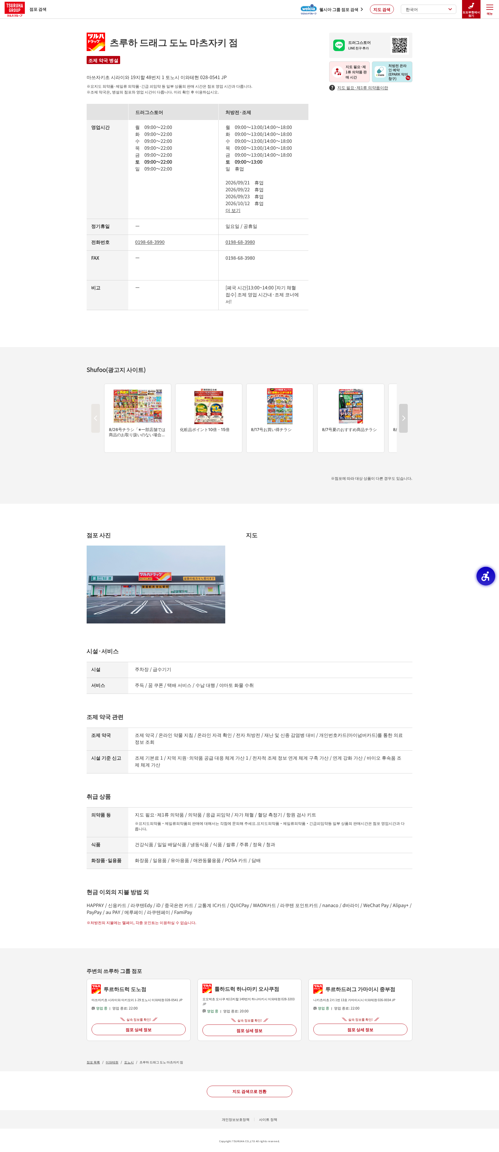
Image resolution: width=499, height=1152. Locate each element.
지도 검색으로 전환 (249, 1091)
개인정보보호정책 (236, 1119)
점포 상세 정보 (139, 1029)
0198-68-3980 (240, 241)
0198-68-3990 (150, 241)
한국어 (412, 9)
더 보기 (233, 210)
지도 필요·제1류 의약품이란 (362, 87)
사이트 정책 (268, 1119)
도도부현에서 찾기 (471, 14)
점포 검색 (37, 9)
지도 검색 (381, 9)
